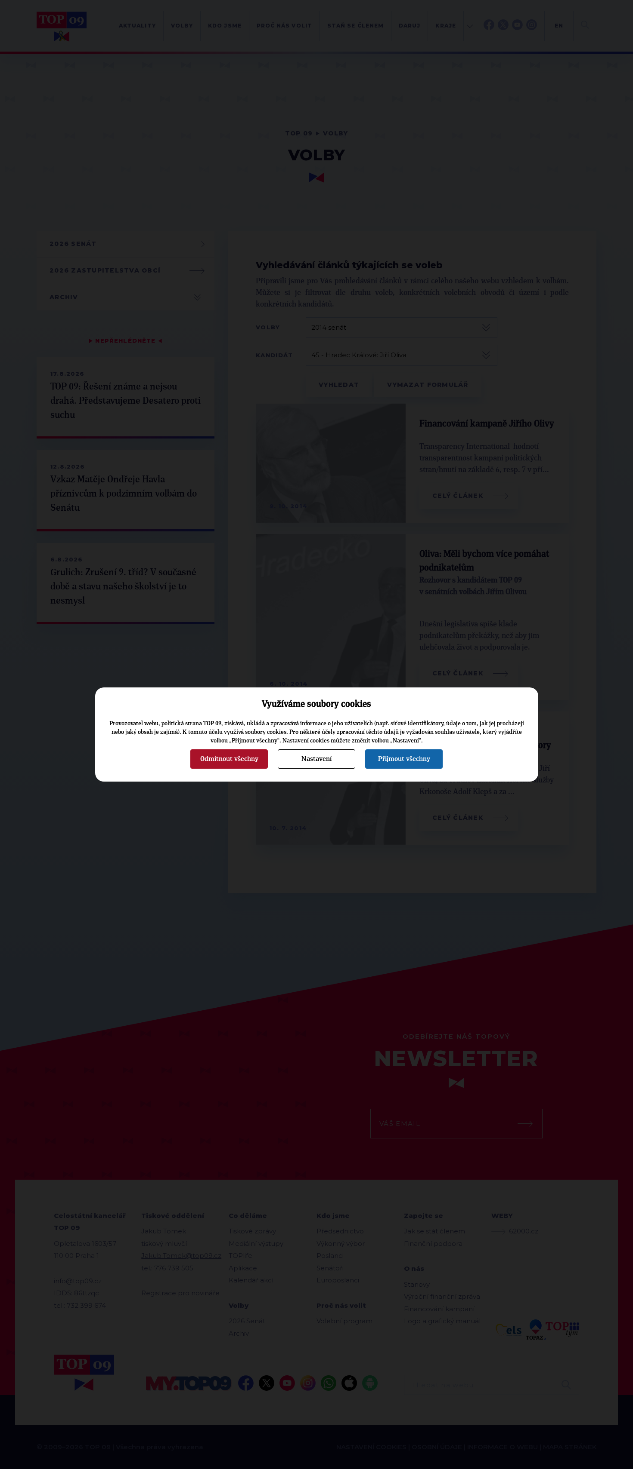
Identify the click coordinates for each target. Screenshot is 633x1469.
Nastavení (316, 758)
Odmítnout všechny (229, 758)
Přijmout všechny (404, 758)
